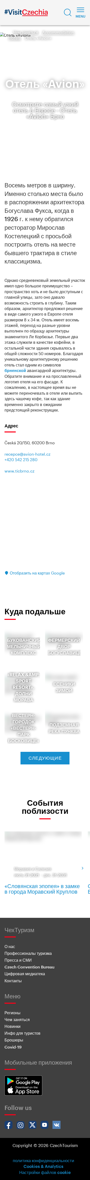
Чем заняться (25, 32)
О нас (9, 946)
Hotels (14, 38)
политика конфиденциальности (43, 1160)
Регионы (12, 1012)
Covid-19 (13, 1046)
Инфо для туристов (22, 1033)
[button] (68, 12)
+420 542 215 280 (21, 459)
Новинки (12, 1026)
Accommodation (58, 32)
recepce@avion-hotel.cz (27, 454)
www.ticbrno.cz (19, 470)
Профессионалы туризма (28, 953)
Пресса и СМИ (18, 960)
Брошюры (13, 1039)
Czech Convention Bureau (29, 966)
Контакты (13, 980)
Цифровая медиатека (24, 973)
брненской (15, 370)
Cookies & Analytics (43, 1166)
